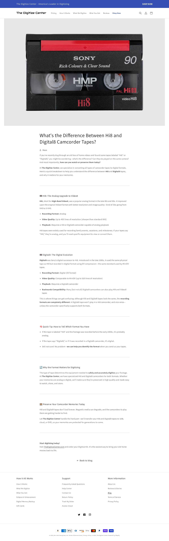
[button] (140, 13)
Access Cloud (67, 506)
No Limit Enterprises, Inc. (61, 535)
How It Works (21, 484)
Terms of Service (114, 497)
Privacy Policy (113, 501)
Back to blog (86, 460)
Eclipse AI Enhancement (26, 497)
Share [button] (44, 150)
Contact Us (66, 493)
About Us (111, 484)
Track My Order (68, 501)
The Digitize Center (102, 535)
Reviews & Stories (115, 488)
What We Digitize (23, 488)
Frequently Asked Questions (73, 484)
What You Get (21, 493)
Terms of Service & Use (75, 535)
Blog (109, 493)
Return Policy (67, 497)
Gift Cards (20, 506)
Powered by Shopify (114, 535)
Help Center (67, 488)
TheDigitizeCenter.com (54, 447)
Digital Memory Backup (25, 501)
